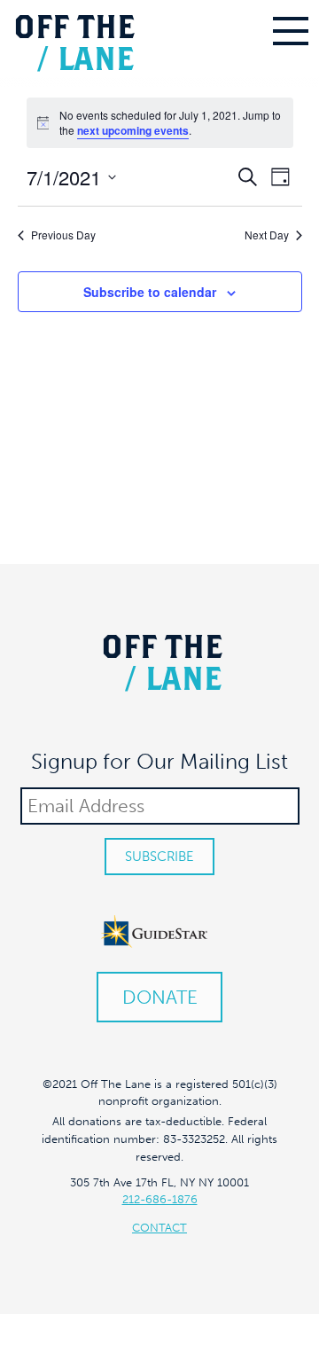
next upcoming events (133, 130)
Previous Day (63, 235)
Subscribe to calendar (149, 292)
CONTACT (159, 1227)
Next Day (267, 235)
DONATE (160, 997)
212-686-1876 (160, 1199)
